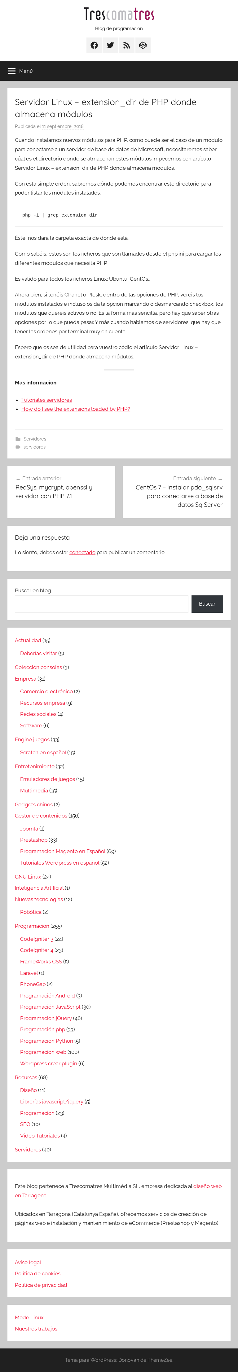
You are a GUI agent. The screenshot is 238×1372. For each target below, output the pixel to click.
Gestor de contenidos (41, 816)
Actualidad (28, 640)
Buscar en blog (33, 590)
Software (31, 725)
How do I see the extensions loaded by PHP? (75, 409)
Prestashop (33, 840)
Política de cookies (37, 1273)
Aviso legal (28, 1262)
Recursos (26, 1077)
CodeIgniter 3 (36, 939)
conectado (82, 552)
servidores (35, 447)
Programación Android (47, 996)
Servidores (35, 439)
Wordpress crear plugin (48, 1063)
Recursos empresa (42, 703)
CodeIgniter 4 (36, 950)
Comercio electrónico (46, 691)
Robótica (31, 912)
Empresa (25, 679)
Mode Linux (29, 1317)
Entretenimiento (35, 766)
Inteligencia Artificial (39, 888)
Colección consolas (38, 667)
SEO (25, 1124)
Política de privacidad (41, 1285)
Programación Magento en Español (62, 851)
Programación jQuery (46, 1018)
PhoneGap (33, 984)
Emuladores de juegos (47, 779)
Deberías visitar (38, 653)
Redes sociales (38, 714)
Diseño (28, 1090)
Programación (32, 926)
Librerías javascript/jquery (51, 1101)
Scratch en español (43, 752)
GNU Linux (28, 877)
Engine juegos (32, 739)
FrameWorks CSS (41, 961)
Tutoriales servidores (46, 400)
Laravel (29, 973)
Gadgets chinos (34, 804)
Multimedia (34, 790)
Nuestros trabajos (36, 1329)
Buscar (207, 604)
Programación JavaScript (50, 1007)
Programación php (42, 1029)
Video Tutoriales (40, 1136)
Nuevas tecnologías (39, 899)
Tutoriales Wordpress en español (59, 863)
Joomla (29, 829)
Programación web (43, 1052)
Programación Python (46, 1041)
